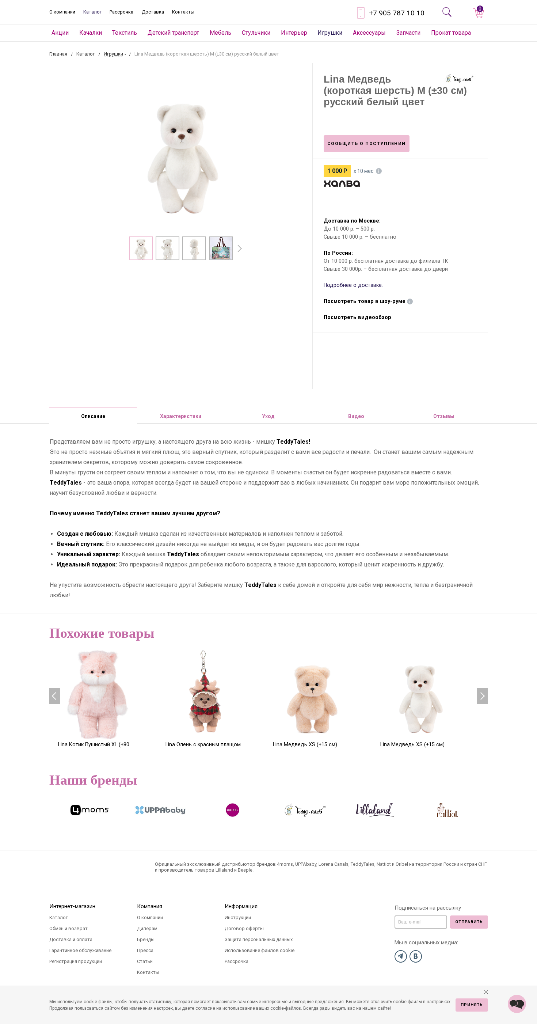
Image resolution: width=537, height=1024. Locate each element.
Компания (149, 906)
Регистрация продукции (75, 961)
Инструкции (238, 917)
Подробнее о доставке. (353, 285)
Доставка (153, 12)
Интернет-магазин (72, 906)
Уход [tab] (268, 416)
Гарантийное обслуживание (80, 950)
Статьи (145, 961)
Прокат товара (451, 32)
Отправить (469, 921)
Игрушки (329, 32)
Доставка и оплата (70, 939)
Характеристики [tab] (180, 416)
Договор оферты (244, 928)
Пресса (145, 950)
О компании (62, 12)
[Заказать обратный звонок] (517, 1004)
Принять (472, 1004)
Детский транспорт (173, 32)
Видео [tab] (356, 416)
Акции (60, 32)
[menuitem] (60, 32)
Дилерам (147, 928)
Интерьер (294, 32)
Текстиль (124, 32)
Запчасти (408, 32)
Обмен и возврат (68, 928)
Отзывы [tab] (443, 416)
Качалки (90, 32)
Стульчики (256, 32)
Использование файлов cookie (259, 950)
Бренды (146, 939)
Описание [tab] (93, 416)
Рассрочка (121, 12)
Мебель (220, 32)
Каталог (92, 12)
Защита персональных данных (259, 939)
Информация (241, 906)
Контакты (183, 12)
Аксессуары (369, 32)
